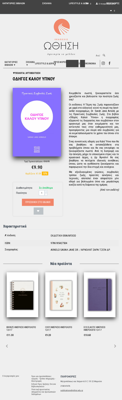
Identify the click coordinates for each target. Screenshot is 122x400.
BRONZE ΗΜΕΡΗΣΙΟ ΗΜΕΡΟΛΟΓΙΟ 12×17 (21, 328)
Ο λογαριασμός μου (10, 376)
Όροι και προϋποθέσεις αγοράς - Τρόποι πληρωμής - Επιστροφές (43, 378)
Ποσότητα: (21, 192)
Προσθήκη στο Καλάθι (37, 202)
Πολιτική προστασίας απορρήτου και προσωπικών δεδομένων (43, 391)
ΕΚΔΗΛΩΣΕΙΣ (75, 63)
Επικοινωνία (89, 63)
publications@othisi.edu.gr (72, 390)
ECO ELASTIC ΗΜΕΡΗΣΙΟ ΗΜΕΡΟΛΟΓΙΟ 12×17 (94, 328)
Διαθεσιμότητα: (24, 187)
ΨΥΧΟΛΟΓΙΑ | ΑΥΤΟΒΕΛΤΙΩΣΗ (26, 73)
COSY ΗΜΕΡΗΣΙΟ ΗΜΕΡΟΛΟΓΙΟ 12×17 (58, 328)
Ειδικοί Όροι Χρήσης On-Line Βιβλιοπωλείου (43, 385)
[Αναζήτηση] (104, 55)
